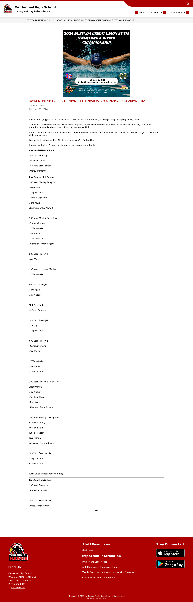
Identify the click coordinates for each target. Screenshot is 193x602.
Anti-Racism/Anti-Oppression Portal (100, 567)
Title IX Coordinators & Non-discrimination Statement (108, 572)
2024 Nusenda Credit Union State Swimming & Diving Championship (101, 20)
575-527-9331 (18, 587)
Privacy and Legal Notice (94, 561)
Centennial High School (39, 20)
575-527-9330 (18, 584)
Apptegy (102, 598)
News (59, 20)
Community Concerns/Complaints (99, 577)
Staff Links (87, 550)
